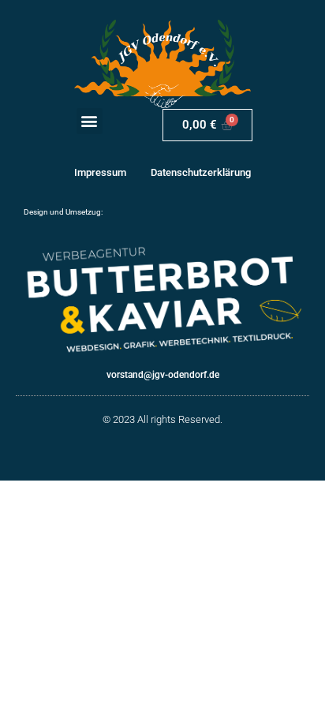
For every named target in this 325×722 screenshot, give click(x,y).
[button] (90, 121)
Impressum (100, 172)
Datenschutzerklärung (201, 172)
